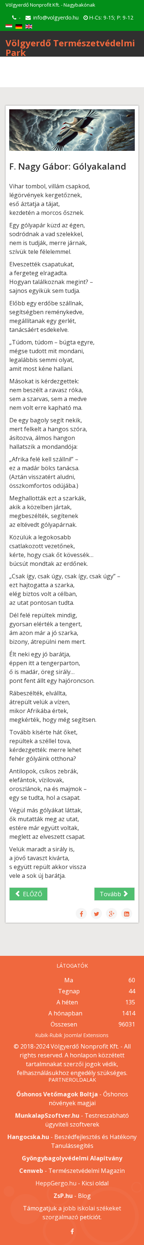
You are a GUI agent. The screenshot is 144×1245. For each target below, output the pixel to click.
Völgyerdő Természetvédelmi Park (70, 47)
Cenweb (31, 1171)
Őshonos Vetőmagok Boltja (57, 1094)
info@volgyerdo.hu (56, 17)
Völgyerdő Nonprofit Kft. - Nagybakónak (50, 4)
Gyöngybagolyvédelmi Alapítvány (72, 1158)
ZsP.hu (63, 1196)
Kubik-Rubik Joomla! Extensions (72, 1035)
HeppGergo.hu (55, 1183)
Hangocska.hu (28, 1137)
